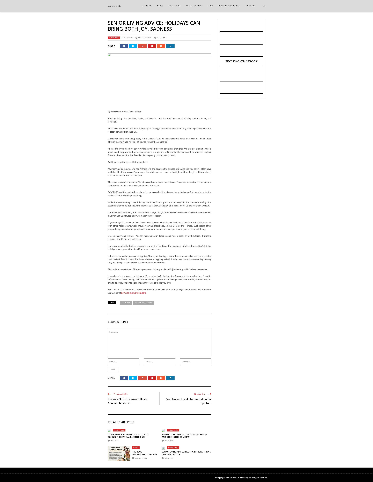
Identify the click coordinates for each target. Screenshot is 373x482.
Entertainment (194, 6)
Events (135, 448)
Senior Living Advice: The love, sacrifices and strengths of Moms (184, 435)
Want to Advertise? (229, 6)
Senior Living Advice (143, 303)
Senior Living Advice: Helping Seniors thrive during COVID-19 (186, 453)
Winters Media (114, 6)
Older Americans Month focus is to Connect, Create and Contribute (128, 435)
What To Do (174, 6)
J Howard (129, 38)
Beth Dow (126, 303)
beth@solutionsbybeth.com (133, 292)
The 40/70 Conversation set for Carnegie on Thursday (144, 454)
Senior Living (114, 38)
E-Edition (146, 6)
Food (210, 6)
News (160, 6)
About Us (250, 6)
